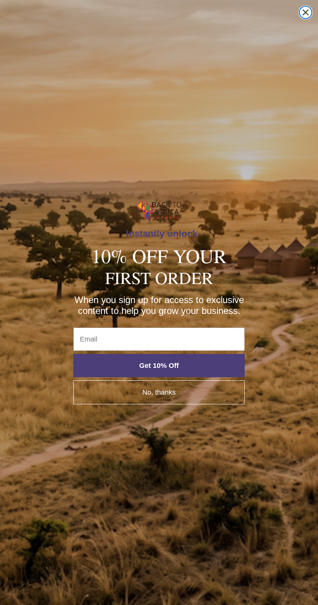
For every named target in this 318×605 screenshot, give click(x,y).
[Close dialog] (305, 12)
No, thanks (159, 392)
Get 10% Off (159, 365)
